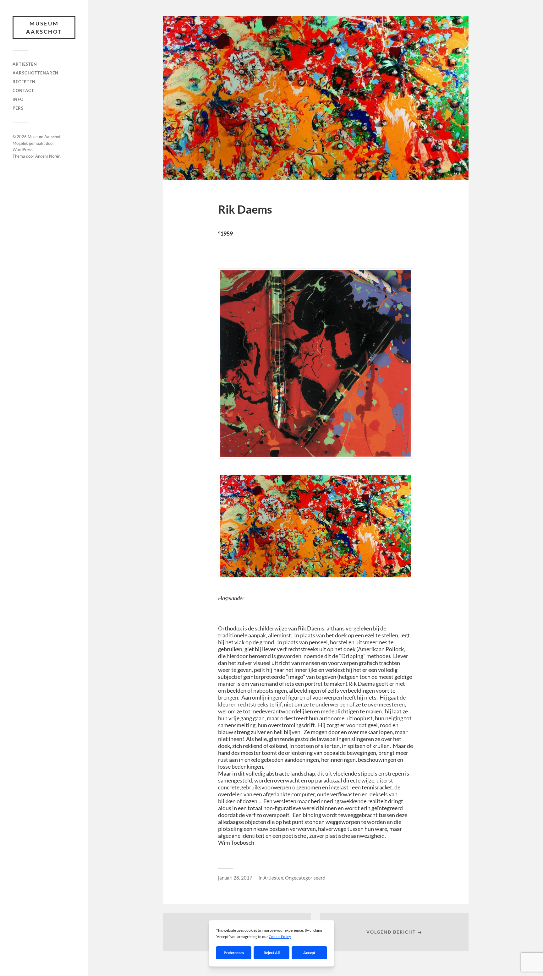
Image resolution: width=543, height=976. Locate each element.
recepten (24, 81)
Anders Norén (47, 156)
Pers (18, 108)
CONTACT (23, 90)
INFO (18, 99)
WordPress (23, 149)
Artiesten (273, 878)
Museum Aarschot (44, 27)
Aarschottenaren (35, 72)
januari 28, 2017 (235, 878)
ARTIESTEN (25, 64)
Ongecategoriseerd (305, 878)
